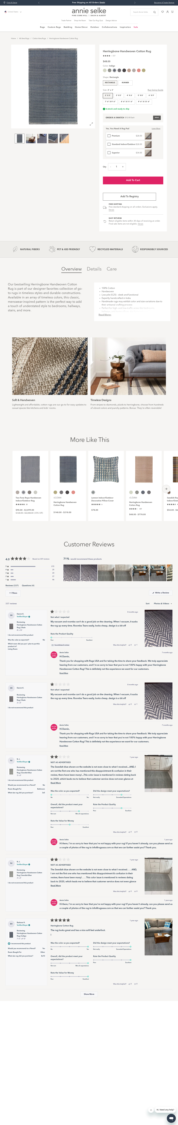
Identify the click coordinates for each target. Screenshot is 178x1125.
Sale (136, 27)
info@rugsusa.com (101, 848)
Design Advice (111, 21)
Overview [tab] (71, 269)
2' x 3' (108, 95)
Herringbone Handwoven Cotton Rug (63, 38)
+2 (57, 497)
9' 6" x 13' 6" (144, 102)
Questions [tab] (28, 586)
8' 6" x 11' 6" (127, 102)
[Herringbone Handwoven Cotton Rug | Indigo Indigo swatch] (143, 492)
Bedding (68, 27)
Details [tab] (94, 269)
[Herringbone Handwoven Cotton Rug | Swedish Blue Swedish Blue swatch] (109, 70)
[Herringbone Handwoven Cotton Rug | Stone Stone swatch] (129, 70)
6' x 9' (151, 95)
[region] (117, 573)
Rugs (42, 27)
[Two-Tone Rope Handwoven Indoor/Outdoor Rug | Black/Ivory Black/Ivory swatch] (29, 492)
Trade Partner (66, 21)
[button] (109, 55)
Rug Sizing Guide (155, 90)
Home (13, 38)
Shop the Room (80, 21)
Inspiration (125, 27)
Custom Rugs (54, 27)
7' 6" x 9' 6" (110, 102)
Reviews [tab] (12, 586)
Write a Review (163, 594)
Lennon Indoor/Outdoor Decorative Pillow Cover (102, 499)
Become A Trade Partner (164, 3)
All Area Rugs (24, 38)
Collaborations (109, 27)
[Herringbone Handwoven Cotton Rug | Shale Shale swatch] (119, 70)
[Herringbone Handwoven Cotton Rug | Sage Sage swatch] (143, 70)
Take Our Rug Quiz (96, 21)
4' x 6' (130, 95)
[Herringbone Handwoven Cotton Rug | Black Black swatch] (124, 70)
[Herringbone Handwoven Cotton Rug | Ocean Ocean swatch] (105, 70)
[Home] (89, 16)
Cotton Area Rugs (39, 38)
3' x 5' (119, 95)
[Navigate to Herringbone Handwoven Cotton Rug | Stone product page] (144, 468)
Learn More (156, 129)
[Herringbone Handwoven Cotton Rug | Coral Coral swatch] (139, 70)
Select (157, 117)
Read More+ (105, 315)
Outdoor (94, 27)
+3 (133, 497)
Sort (148, 604)
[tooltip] (60, 645)
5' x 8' (141, 95)
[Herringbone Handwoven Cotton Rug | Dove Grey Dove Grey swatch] (134, 70)
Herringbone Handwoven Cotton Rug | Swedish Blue (29, 772)
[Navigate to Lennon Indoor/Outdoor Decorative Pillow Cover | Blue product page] (106, 468)
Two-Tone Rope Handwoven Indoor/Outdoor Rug (28, 499)
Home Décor (81, 27)
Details (111, 210)
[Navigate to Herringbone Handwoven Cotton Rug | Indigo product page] (68, 468)
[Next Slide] (170, 573)
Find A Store (12, 3)
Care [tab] (112, 269)
